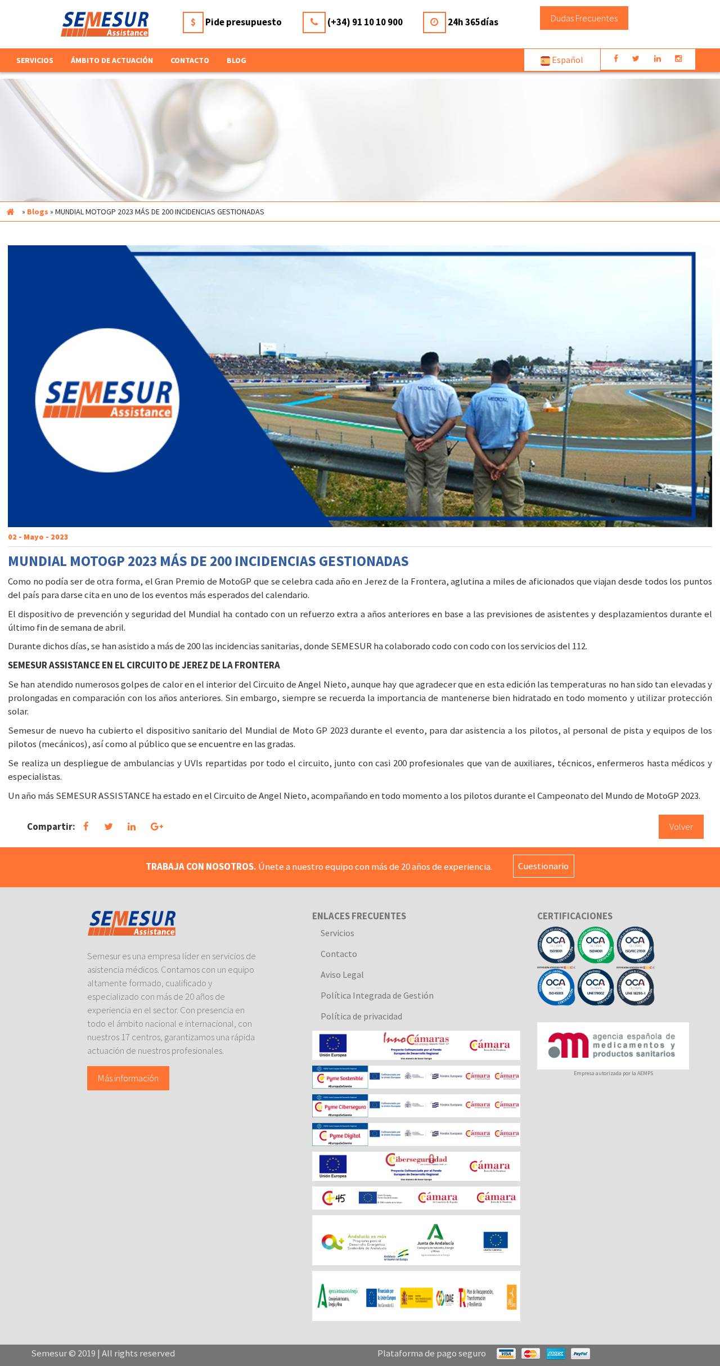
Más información (128, 1078)
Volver (681, 826)
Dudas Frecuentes (584, 18)
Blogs (37, 211)
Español (566, 59)
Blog (236, 60)
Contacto (189, 60)
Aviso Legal (342, 974)
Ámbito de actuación (112, 60)
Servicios (337, 932)
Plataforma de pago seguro (431, 1353)
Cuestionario (543, 866)
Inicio (10, 211)
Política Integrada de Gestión (377, 995)
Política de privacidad (361, 1016)
